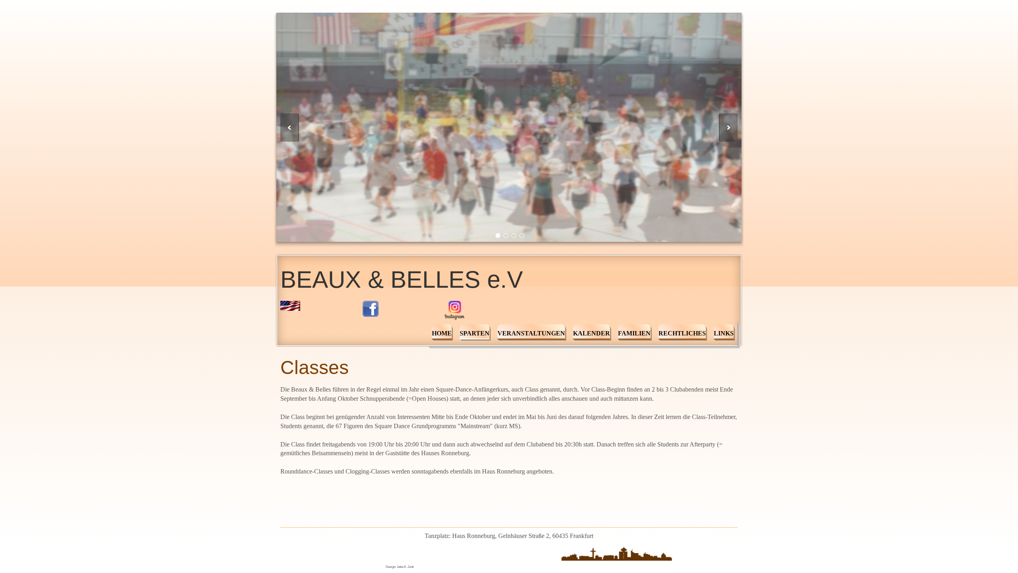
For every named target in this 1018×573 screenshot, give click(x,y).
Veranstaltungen (531, 333)
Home (442, 333)
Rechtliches (682, 333)
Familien (634, 333)
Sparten (475, 333)
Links (724, 333)
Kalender (591, 333)
